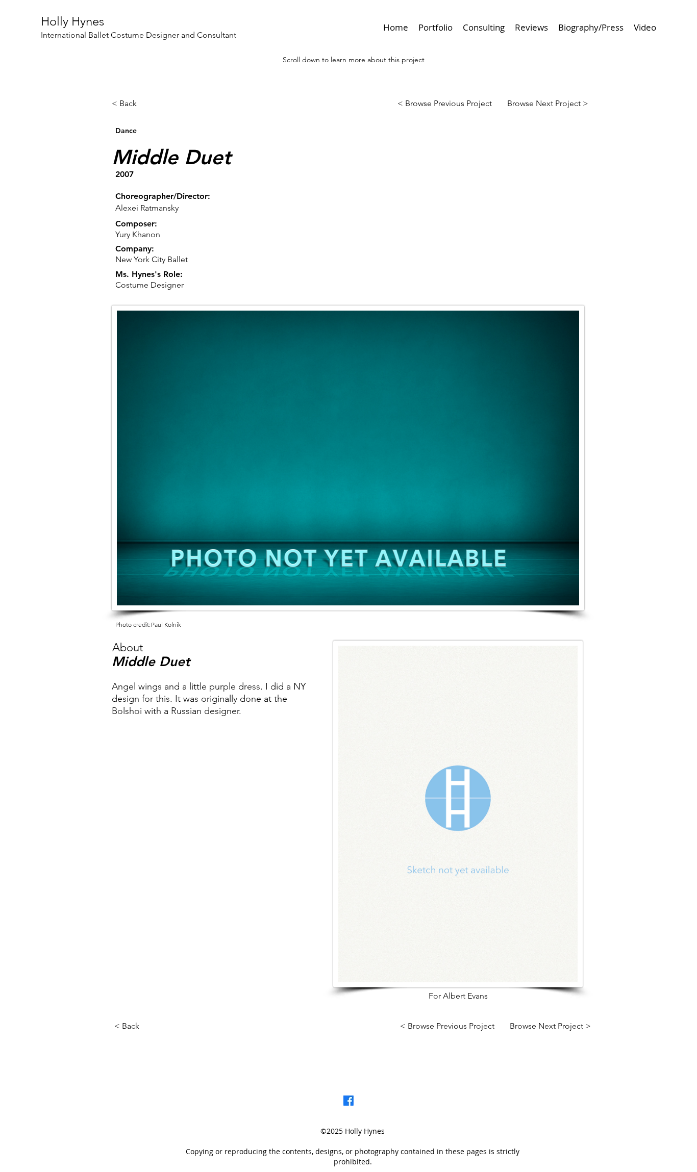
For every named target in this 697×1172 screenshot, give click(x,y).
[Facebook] (348, 1100)
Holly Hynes (72, 21)
